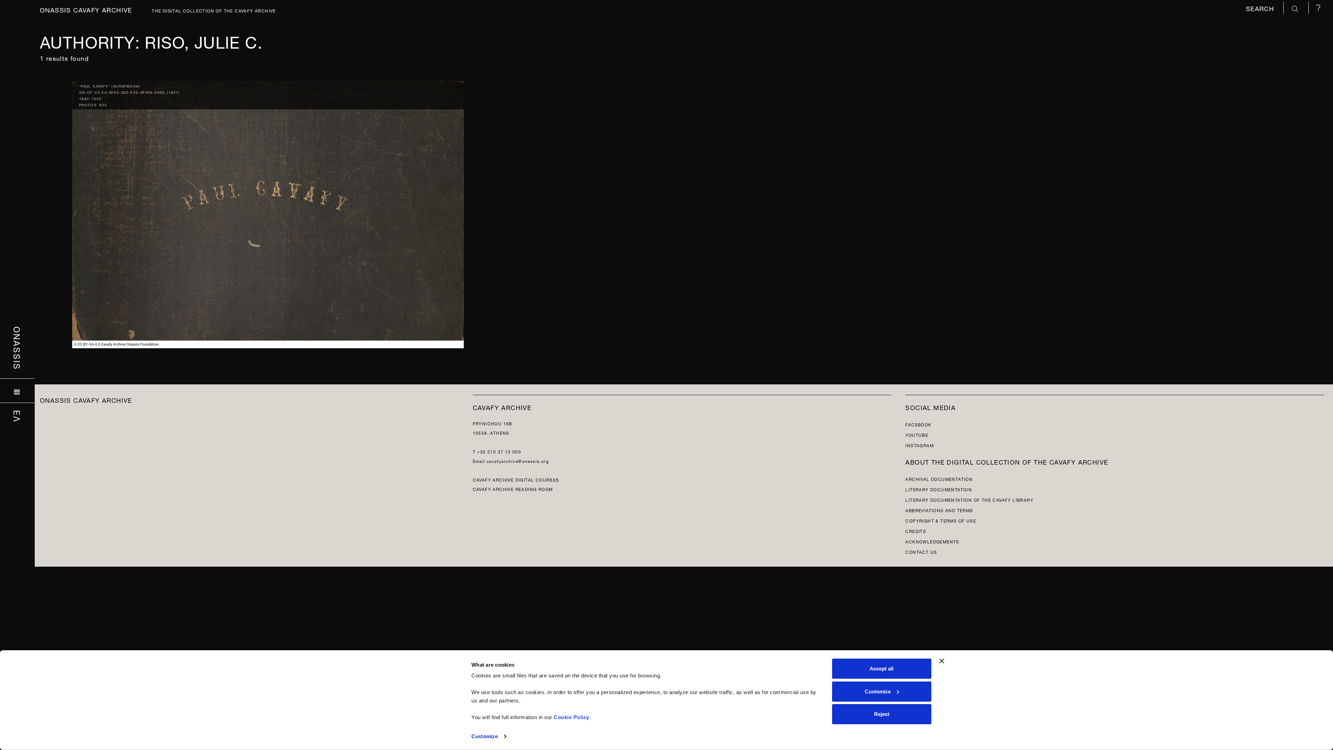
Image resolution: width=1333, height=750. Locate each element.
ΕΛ (17, 416)
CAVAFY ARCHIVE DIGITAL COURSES (516, 479)
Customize (484, 736)
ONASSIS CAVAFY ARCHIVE (86, 399)
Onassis (17, 348)
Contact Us (921, 552)
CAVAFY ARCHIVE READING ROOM (513, 489)
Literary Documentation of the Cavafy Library (969, 499)
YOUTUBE (916, 435)
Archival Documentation (939, 479)
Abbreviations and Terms (939, 510)
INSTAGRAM (919, 445)
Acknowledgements (932, 541)
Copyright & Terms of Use (940, 520)
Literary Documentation (938, 489)
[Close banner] (941, 661)
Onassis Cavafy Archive (86, 9)
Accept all (882, 669)
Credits (915, 531)
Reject (881, 714)
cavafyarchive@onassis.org (518, 461)
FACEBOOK (918, 424)
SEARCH (1261, 8)
